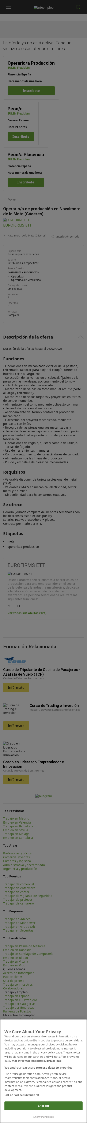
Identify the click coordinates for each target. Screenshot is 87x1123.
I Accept (43, 1106)
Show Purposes (43, 1117)
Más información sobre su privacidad (36, 1061)
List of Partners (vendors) (21, 1095)
